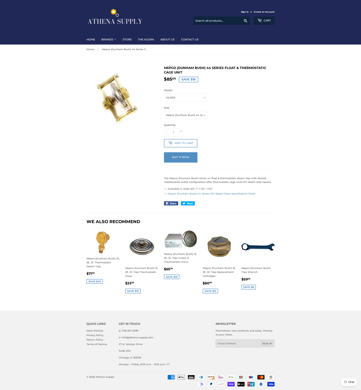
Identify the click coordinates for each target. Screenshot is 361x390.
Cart (267, 20)
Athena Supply (105, 376)
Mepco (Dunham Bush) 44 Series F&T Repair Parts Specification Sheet (211, 193)
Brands (107, 39)
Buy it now (180, 157)
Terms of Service (96, 344)
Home (90, 39)
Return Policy (94, 339)
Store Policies (94, 330)
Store (127, 39)
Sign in (245, 12)
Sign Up (267, 343)
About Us (167, 39)
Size (166, 107)
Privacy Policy (94, 335)
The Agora (146, 39)
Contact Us (190, 39)
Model (168, 90)
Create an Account (264, 12)
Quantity (170, 125)
